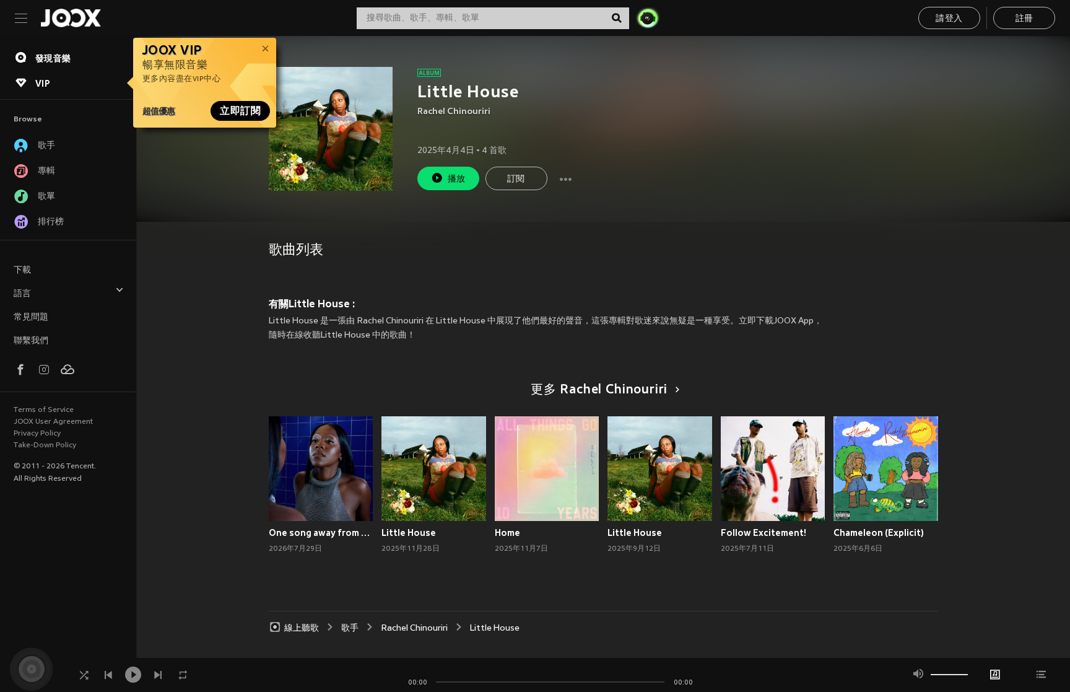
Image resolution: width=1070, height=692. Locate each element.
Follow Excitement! (763, 533)
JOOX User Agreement (53, 422)
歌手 (350, 628)
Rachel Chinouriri (453, 111)
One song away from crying (321, 533)
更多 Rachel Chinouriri (599, 390)
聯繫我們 (31, 341)
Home (507, 533)
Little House (408, 533)
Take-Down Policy (45, 445)
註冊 (1024, 19)
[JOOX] (71, 18)
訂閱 (516, 179)
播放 (457, 179)
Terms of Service (44, 410)
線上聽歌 (301, 628)
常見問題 (31, 317)
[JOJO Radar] (647, 18)
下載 (22, 270)
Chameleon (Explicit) (878, 533)
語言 (22, 294)
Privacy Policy (37, 433)
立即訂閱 (240, 111)
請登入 (949, 19)
